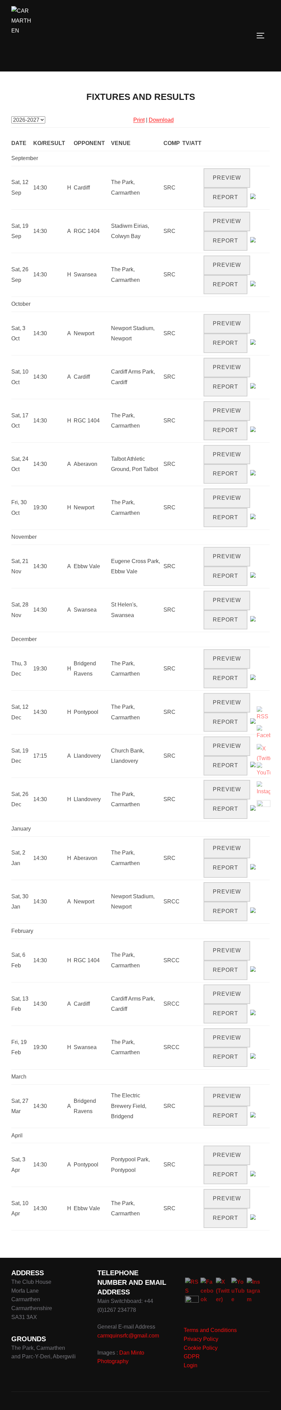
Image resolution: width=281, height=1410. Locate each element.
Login (190, 1365)
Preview (227, 178)
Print (139, 120)
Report (225, 197)
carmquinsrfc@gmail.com (128, 1336)
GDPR (192, 1356)
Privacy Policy (201, 1339)
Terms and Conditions (210, 1330)
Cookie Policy (201, 1348)
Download (161, 120)
